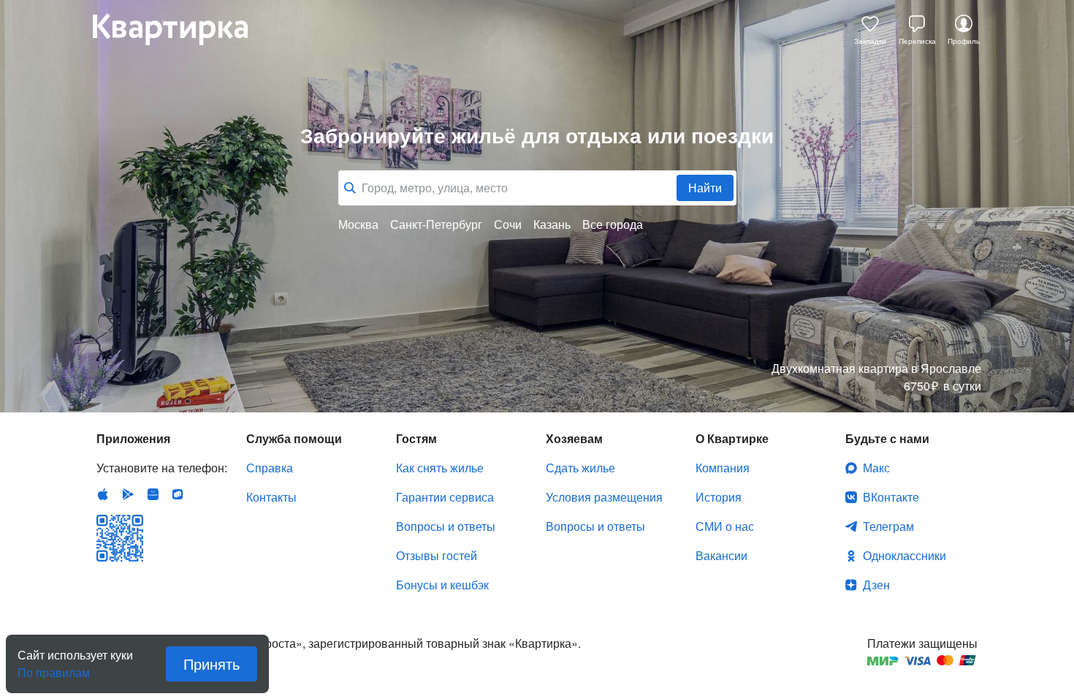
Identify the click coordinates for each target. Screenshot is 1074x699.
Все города (612, 224)
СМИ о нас (725, 526)
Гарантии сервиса (445, 496)
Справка (269, 467)
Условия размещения (604, 496)
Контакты (271, 496)
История (719, 496)
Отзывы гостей (436, 555)
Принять (211, 663)
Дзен (876, 584)
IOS (103, 494)
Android (127, 494)
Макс (876, 467)
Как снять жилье (440, 467)
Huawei (152, 494)
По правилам (54, 667)
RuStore (177, 494)
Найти (705, 187)
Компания (723, 467)
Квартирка (180, 29)
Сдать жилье (580, 467)
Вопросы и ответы (445, 526)
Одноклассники (904, 555)
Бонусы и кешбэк (442, 584)
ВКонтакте (891, 496)
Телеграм (888, 526)
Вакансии (721, 555)
